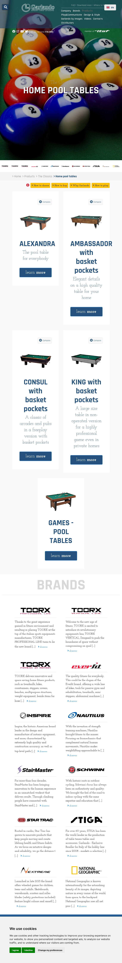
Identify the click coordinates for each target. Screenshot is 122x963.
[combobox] (110, 7)
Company (66, 10)
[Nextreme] (35, 870)
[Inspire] (35, 715)
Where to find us (102, 5)
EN (112, 7)
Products (87, 11)
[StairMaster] (35, 769)
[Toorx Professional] (35, 610)
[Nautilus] (86, 715)
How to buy (60, 185)
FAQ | (73, 5)
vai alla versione (41, 32)
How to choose (41, 185)
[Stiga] (86, 820)
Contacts (98, 18)
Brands (76, 10)
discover (43, 647)
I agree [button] (15, 950)
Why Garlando (80, 185)
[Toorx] (35, 665)
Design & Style (92, 14)
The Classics (61, 82)
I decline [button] (28, 950)
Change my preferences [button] (50, 950)
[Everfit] (86, 665)
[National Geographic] (86, 870)
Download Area (84, 5)
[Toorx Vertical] (86, 610)
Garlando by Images (71, 18)
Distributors (67, 22)
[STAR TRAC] (35, 820)
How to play (101, 185)
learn (36, 272)
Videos (87, 18)
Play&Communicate (71, 14)
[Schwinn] (86, 769)
